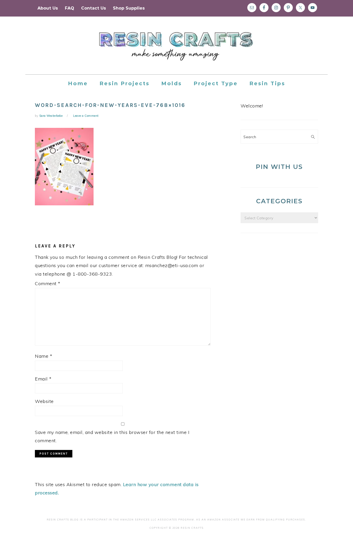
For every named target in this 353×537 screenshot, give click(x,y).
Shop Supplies (129, 8)
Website (44, 401)
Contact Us (93, 8)
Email (43, 379)
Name (43, 356)
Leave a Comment (86, 116)
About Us (47, 8)
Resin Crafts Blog (176, 50)
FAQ (69, 8)
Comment (47, 283)
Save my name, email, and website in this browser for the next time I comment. (112, 436)
